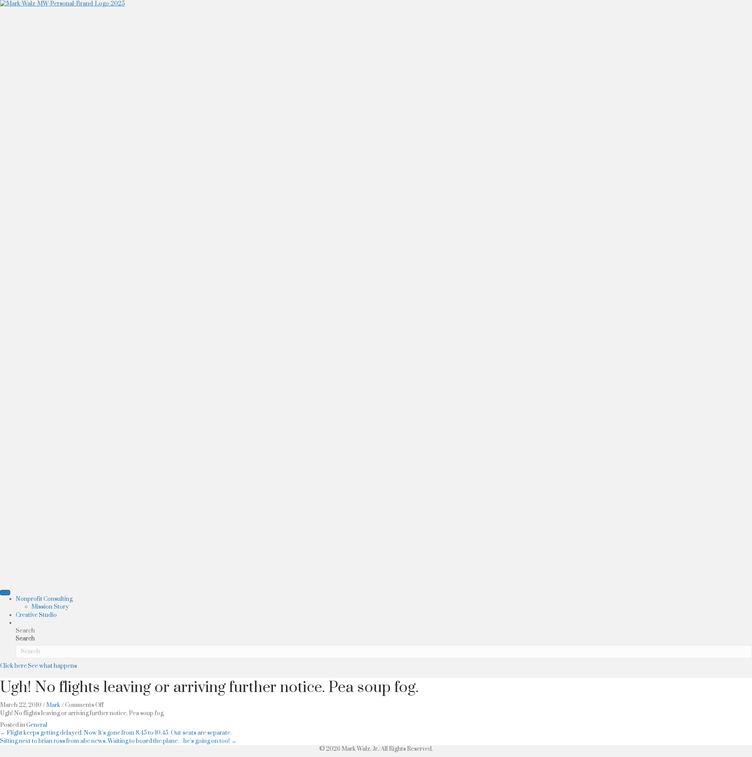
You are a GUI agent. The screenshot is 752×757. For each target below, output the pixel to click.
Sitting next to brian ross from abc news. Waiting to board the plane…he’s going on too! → (118, 741)
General (36, 725)
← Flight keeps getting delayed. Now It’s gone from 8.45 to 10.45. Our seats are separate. (115, 733)
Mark (53, 705)
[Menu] (5, 592)
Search (25, 638)
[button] (19, 623)
